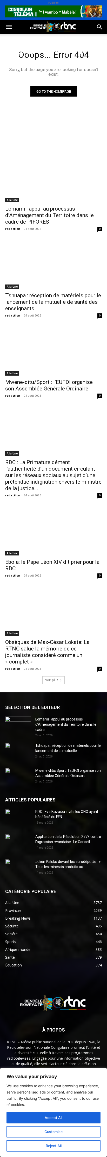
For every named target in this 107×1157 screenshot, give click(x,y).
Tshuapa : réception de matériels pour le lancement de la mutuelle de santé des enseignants (53, 302)
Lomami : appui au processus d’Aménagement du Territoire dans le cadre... (65, 724)
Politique (14, 40)
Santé (79, 40)
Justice (51, 52)
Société (38, 40)
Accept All (53, 1117)
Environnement (20, 52)
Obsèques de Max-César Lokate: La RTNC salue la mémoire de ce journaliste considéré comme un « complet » (47, 652)
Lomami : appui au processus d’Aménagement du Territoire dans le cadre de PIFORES (49, 215)
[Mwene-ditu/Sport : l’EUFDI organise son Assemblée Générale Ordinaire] (53, 351)
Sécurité (73, 52)
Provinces (48, 65)
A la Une (12, 200)
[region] (53, 1112)
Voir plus (51, 680)
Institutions (17, 65)
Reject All (54, 1145)
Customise (53, 1131)
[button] (9, 27)
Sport (59, 40)
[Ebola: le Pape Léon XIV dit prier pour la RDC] (53, 531)
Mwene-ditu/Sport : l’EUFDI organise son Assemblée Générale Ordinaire (49, 385)
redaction (12, 229)
